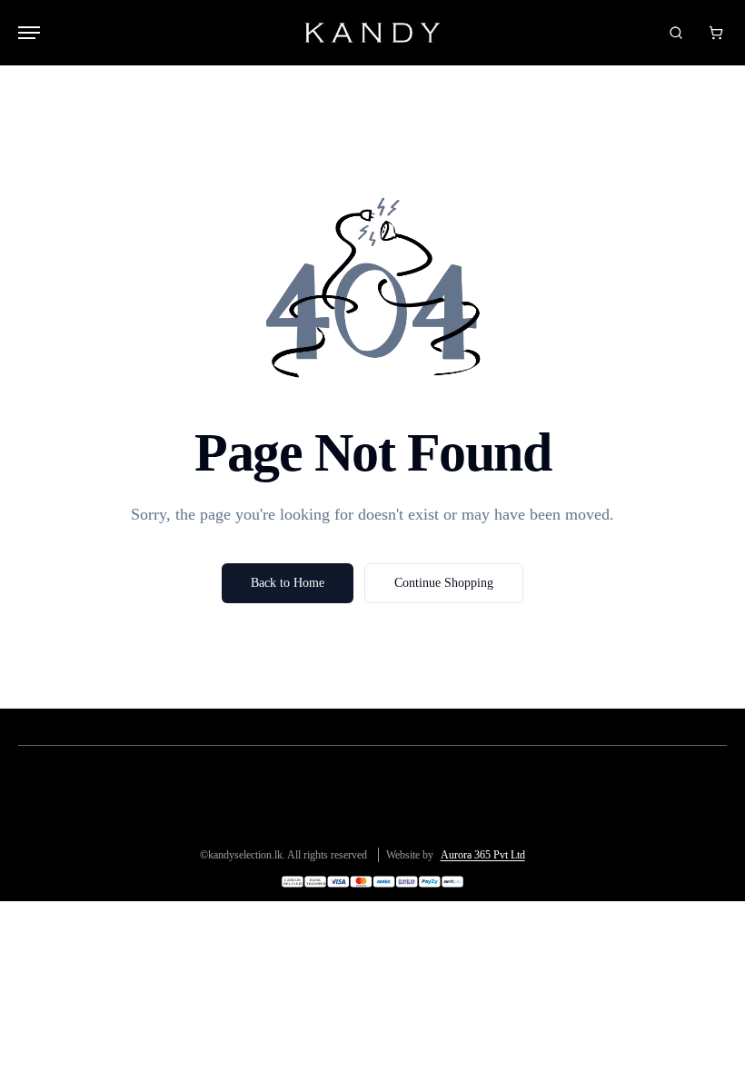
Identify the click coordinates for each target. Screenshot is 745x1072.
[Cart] (716, 33)
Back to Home (287, 583)
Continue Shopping (443, 583)
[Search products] (676, 33)
